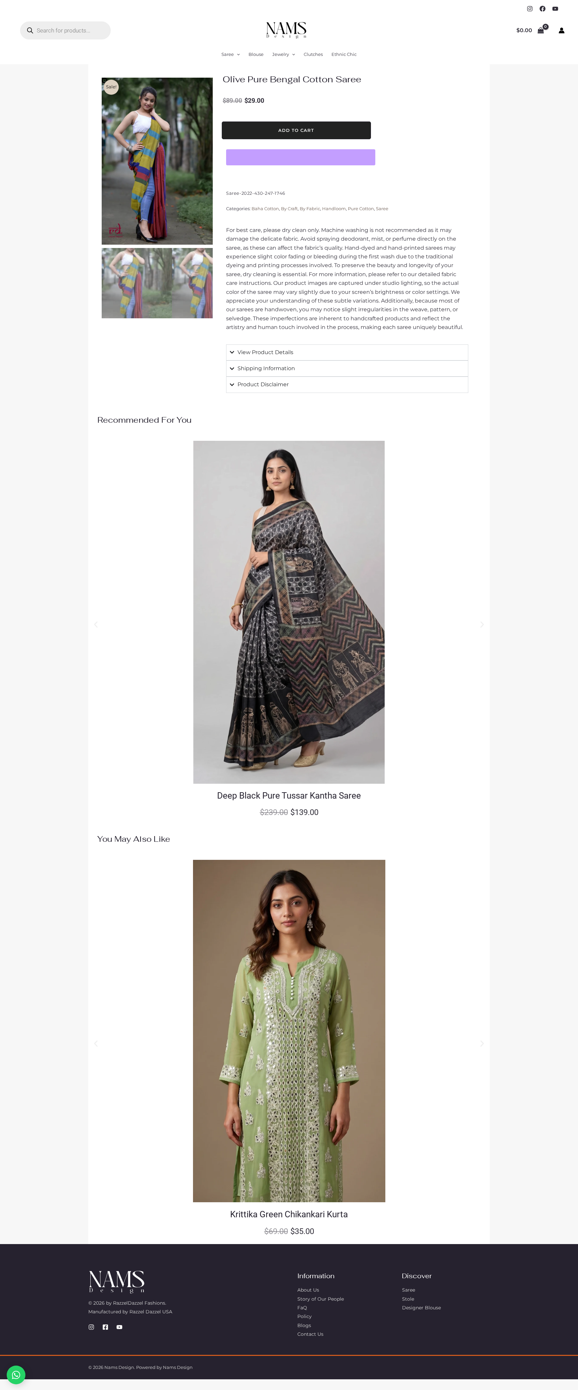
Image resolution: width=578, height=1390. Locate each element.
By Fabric (310, 208)
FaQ (302, 1308)
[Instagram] (530, 9)
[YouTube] (555, 9)
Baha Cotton (265, 208)
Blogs (304, 1325)
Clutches (313, 54)
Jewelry (280, 54)
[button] (237, 54)
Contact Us (310, 1334)
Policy (304, 1316)
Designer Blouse (421, 1308)
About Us (308, 1290)
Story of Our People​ (320, 1299)
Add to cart (296, 130)
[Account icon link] (562, 30)
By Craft (289, 208)
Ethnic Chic (344, 54)
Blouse (256, 54)
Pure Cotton (361, 208)
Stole (408, 1299)
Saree (227, 54)
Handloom (334, 208)
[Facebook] (543, 9)
